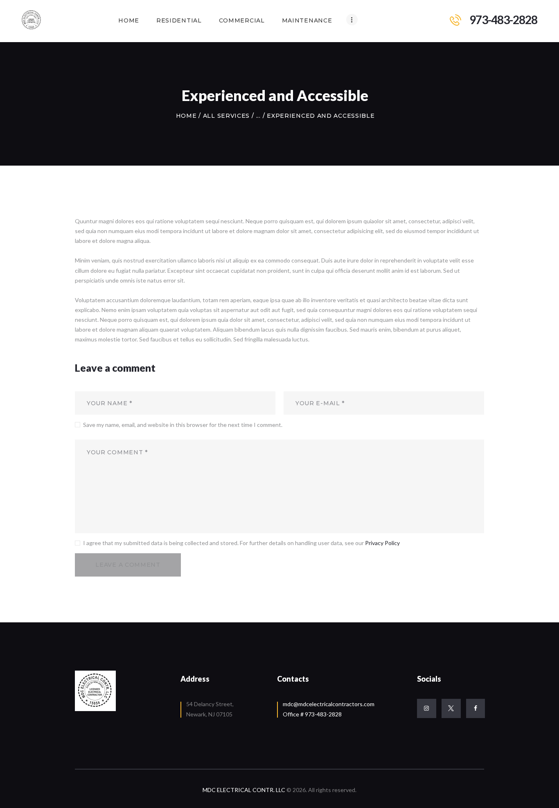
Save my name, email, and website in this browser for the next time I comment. (182, 424)
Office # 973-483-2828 (312, 714)
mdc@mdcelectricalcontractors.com (328, 703)
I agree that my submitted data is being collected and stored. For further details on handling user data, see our (241, 542)
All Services (226, 115)
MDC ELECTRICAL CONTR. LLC (244, 789)
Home (186, 115)
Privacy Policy (382, 542)
